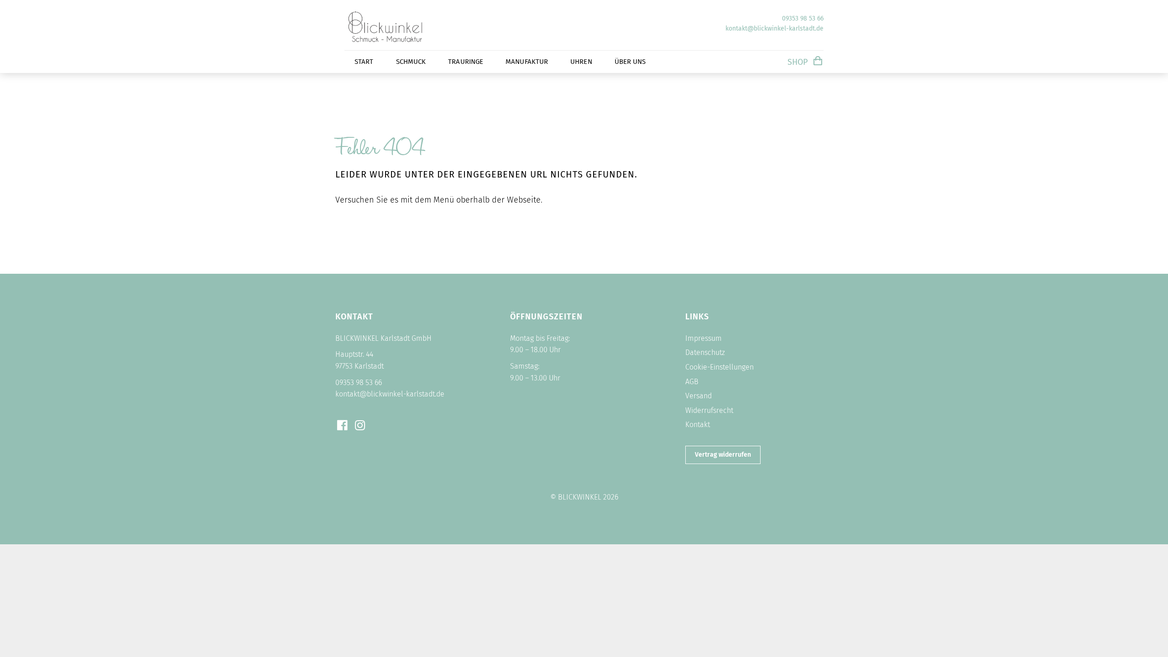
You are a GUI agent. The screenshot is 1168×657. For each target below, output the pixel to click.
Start (364, 61)
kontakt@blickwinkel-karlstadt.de (774, 28)
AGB (692, 381)
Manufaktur (527, 61)
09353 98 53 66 (803, 18)
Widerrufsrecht (709, 410)
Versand (698, 395)
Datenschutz (705, 352)
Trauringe (465, 61)
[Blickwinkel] (399, 43)
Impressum (703, 338)
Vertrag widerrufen (723, 455)
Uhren (581, 61)
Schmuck (411, 61)
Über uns (630, 61)
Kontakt (697, 424)
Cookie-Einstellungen (719, 367)
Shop (797, 62)
